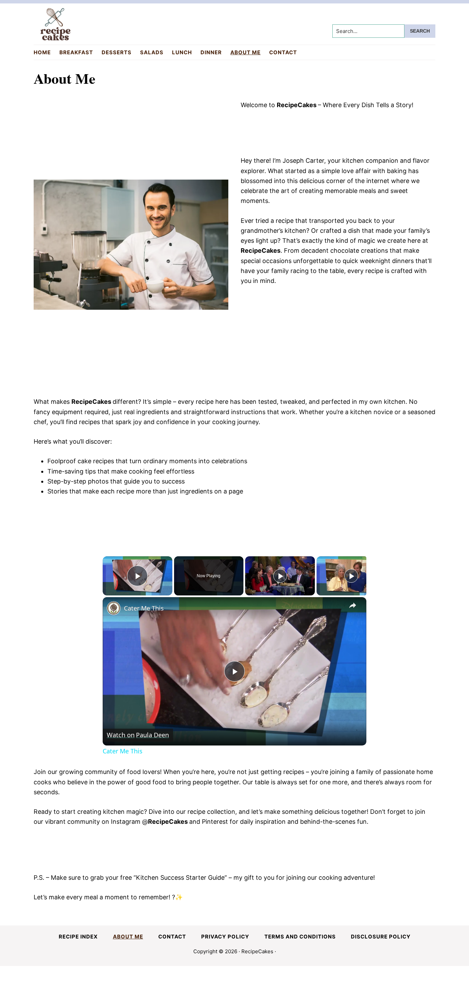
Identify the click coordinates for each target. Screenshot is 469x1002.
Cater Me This (144, 608)
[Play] (280, 576)
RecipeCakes (257, 951)
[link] (114, 608)
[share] (352, 605)
